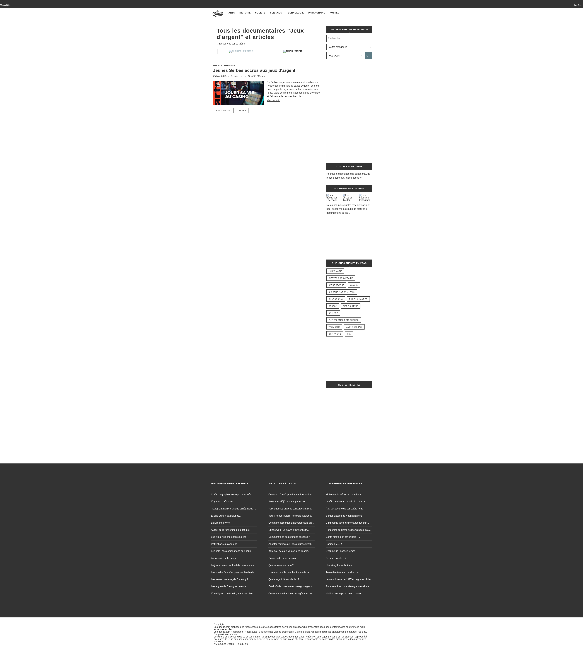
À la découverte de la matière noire (344, 508)
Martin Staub (350, 306)
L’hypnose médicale (222, 501)
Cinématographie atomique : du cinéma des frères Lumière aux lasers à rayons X (233, 495)
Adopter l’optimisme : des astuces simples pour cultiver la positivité (291, 544)
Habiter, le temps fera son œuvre (343, 593)
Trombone (334, 327)
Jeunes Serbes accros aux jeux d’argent (254, 70)
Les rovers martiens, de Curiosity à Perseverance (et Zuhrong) (229, 579)
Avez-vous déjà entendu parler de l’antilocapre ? (286, 502)
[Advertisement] (349, 109)
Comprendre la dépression (282, 558)
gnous (354, 285)
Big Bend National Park (342, 292)
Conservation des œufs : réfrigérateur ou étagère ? (290, 594)
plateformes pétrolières (344, 320)
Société (260, 13)
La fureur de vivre (220, 522)
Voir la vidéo (273, 100)
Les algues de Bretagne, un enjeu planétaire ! (229, 586)
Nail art (333, 313)
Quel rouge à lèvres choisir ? (283, 579)
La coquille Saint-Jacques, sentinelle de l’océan (232, 572)
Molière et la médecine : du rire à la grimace (344, 495)
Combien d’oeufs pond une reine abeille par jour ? (290, 495)
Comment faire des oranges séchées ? (289, 537)
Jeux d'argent (223, 111)
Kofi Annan (335, 334)
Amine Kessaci (354, 327)
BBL (349, 334)
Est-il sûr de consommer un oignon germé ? (290, 586)
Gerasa (333, 306)
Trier (298, 51)
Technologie (295, 13)
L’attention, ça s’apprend (224, 544)
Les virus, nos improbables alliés (228, 537)
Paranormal (316, 13)
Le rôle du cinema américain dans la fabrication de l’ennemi (345, 502)
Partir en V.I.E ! (334, 544)
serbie (243, 111)
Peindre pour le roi (336, 558)
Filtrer (247, 51)
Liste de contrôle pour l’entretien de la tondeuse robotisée (288, 572)
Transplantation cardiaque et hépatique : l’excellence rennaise (232, 509)
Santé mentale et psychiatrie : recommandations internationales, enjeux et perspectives (348, 537)
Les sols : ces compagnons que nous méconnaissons (231, 551)
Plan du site (242, 644)
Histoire (245, 13)
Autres (334, 13)
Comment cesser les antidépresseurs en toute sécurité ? (290, 523)
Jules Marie (335, 271)
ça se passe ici (354, 177)
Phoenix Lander (358, 299)
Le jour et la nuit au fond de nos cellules (232, 565)
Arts (231, 13)
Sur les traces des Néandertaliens (344, 515)
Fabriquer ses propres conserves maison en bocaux (290, 509)
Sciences (276, 13)
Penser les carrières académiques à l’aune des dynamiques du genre (349, 530)
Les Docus (228, 644)
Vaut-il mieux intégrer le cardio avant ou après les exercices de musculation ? (289, 516)
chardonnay (336, 299)
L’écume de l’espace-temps (340, 551)
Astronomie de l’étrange (224, 558)
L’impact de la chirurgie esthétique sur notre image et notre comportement (346, 523)
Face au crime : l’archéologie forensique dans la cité (347, 586)
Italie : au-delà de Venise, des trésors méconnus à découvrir (288, 551)
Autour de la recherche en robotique (230, 530)
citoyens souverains (341, 278)
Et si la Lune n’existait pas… (226, 515)
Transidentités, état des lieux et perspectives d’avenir (342, 572)
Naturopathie (336, 285)
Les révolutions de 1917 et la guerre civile (348, 579)
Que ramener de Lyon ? (281, 565)
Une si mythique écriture (339, 565)
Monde (262, 76)
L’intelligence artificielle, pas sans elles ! (232, 593)
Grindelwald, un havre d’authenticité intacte (287, 530)
